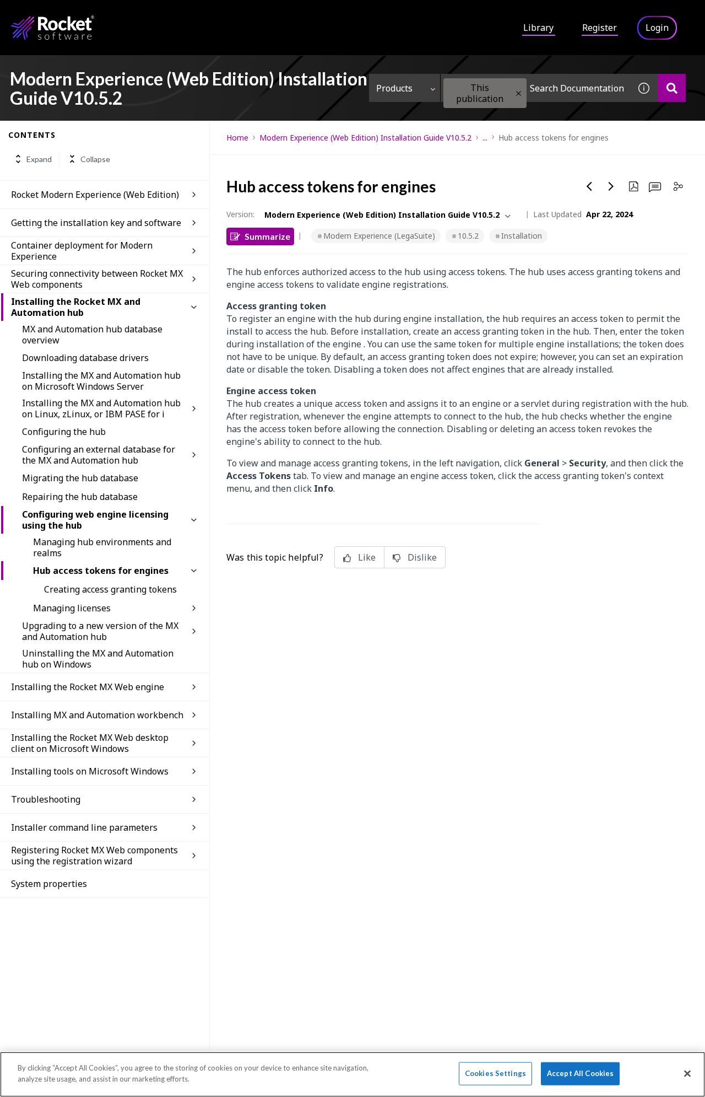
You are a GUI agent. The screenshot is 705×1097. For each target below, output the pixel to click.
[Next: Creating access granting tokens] (611, 186)
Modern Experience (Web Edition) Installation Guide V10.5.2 (365, 137)
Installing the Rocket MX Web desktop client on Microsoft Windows (90, 743)
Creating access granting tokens (110, 589)
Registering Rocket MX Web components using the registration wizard (94, 855)
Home (237, 137)
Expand (39, 159)
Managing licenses (72, 608)
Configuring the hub (64, 432)
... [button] (484, 137)
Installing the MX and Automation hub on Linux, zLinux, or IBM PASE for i (101, 408)
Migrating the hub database (80, 478)
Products (394, 88)
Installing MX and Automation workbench (97, 715)
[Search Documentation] (672, 88)
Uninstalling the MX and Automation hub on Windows (97, 659)
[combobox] (535, 88)
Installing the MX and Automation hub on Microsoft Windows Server (101, 381)
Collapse (95, 159)
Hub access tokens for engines (101, 570)
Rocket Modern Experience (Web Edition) (95, 195)
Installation (521, 235)
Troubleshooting (45, 799)
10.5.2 (468, 235)
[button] (518, 93)
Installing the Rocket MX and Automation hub (75, 307)
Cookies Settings (495, 1073)
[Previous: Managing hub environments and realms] (589, 186)
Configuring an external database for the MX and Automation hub (98, 455)
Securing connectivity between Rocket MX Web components (97, 279)
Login (657, 27)
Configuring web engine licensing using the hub (95, 520)
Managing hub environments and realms (102, 547)
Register (599, 27)
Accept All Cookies (580, 1073)
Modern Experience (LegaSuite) (379, 235)
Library (538, 27)
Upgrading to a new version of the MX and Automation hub (100, 631)
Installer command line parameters (84, 827)
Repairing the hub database (80, 497)
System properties (49, 884)
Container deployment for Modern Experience (82, 250)
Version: (240, 214)
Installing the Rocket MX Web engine (87, 687)
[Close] (687, 1073)
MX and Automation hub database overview (92, 335)
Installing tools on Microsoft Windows (90, 771)
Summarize (267, 236)
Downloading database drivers (85, 358)
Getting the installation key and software (96, 223)
